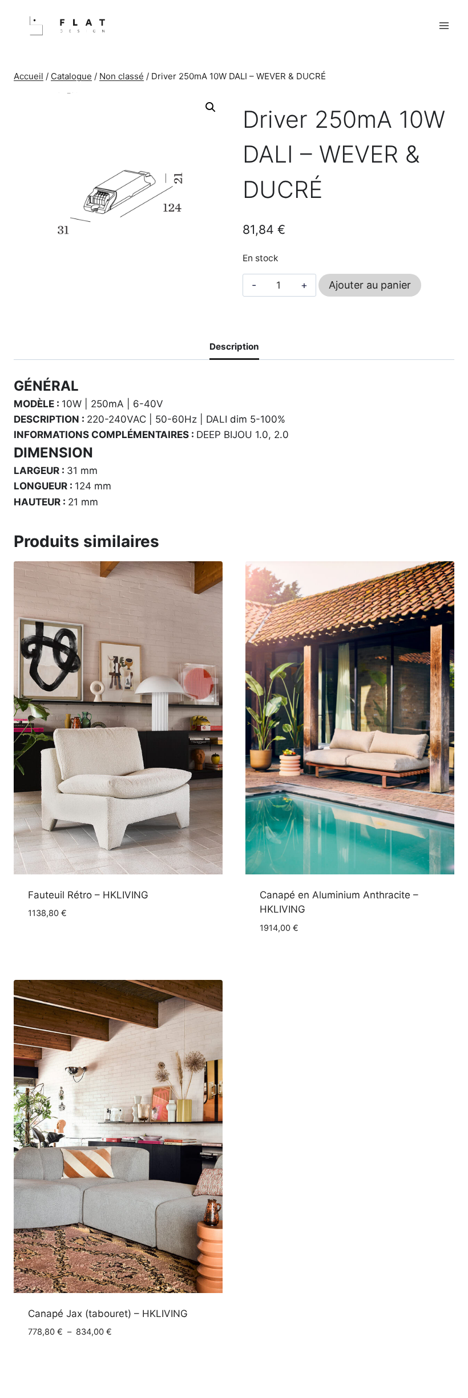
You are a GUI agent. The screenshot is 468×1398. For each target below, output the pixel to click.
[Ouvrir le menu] (443, 26)
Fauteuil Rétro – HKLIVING (88, 895)
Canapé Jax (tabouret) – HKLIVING (108, 1313)
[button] (210, 107)
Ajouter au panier (370, 285)
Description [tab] (234, 346)
